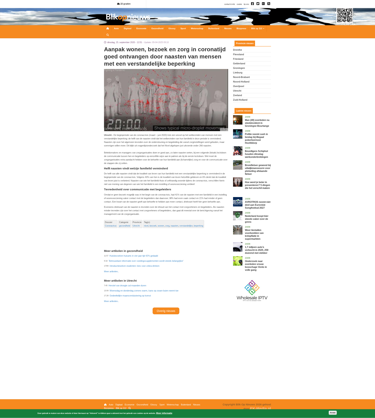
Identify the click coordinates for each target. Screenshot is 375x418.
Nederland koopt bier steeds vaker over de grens (256, 219)
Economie (141, 28)
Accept (332, 412)
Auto (116, 28)
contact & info (229, 4)
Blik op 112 (257, 28)
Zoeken (107, 35)
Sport (183, 28)
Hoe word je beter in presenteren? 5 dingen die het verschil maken (257, 185)
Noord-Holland (241, 81)
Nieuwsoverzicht (107, 28)
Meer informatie (164, 413)
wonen (161, 225)
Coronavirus (111, 225)
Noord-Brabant (241, 77)
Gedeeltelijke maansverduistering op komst (130, 295)
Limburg (237, 72)
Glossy (171, 28)
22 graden (125, 3)
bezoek (153, 225)
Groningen (239, 68)
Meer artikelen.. (111, 271)
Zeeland (237, 95)
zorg (167, 225)
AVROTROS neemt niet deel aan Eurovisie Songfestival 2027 (257, 205)
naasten (174, 225)
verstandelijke (186, 225)
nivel (146, 225)
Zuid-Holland (240, 100)
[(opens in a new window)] (253, 4)
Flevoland (238, 54)
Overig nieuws (166, 311)
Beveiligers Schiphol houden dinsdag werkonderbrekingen (256, 154)
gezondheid (124, 225)
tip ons (246, 4)
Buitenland (213, 28)
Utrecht (136, 225)
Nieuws (228, 28)
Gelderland (239, 63)
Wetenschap (197, 28)
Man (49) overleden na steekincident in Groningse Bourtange (257, 123)
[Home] (128, 17)
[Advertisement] (166, 265)
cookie (239, 4)
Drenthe (237, 50)
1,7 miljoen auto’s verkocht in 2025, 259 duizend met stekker (256, 250)
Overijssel (238, 86)
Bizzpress (241, 28)
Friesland (238, 59)
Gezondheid (157, 28)
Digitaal (127, 28)
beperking (198, 225)
